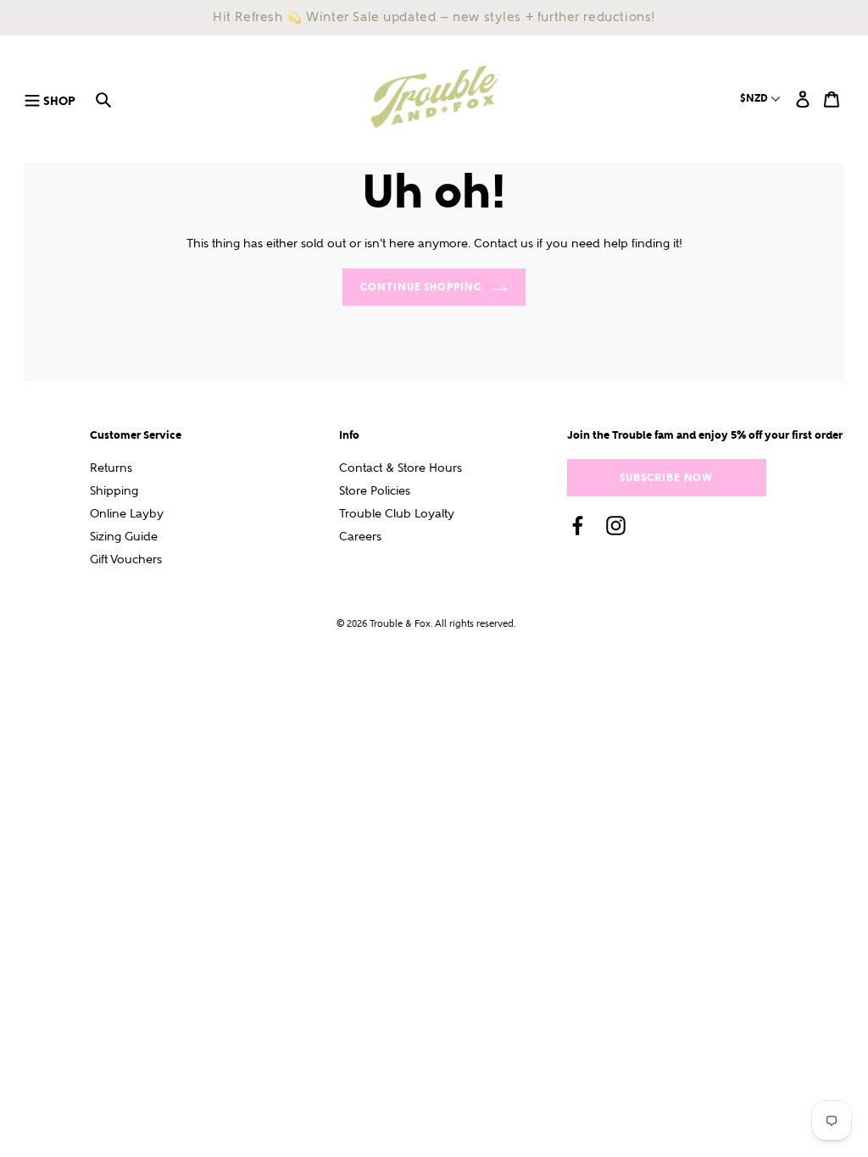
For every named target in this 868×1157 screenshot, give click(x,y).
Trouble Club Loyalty (396, 514)
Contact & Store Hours (400, 468)
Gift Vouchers (126, 559)
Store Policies (374, 491)
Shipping (114, 491)
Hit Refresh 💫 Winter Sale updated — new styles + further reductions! (434, 17)
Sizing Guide (124, 536)
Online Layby (127, 514)
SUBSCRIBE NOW (666, 477)
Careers (360, 536)
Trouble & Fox (400, 623)
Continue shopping (421, 286)
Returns (111, 468)
